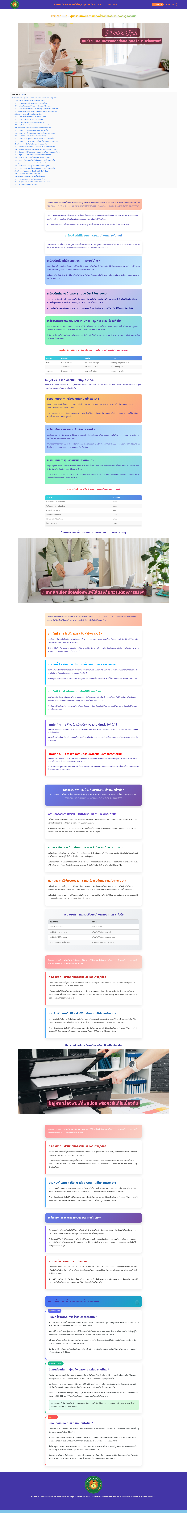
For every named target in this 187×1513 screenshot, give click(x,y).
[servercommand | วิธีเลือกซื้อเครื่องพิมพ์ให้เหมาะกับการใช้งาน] (30, 4)
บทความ (101, 4)
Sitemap (112, 4)
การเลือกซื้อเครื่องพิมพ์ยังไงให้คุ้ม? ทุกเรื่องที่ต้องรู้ (75, 4)
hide (23, 95)
